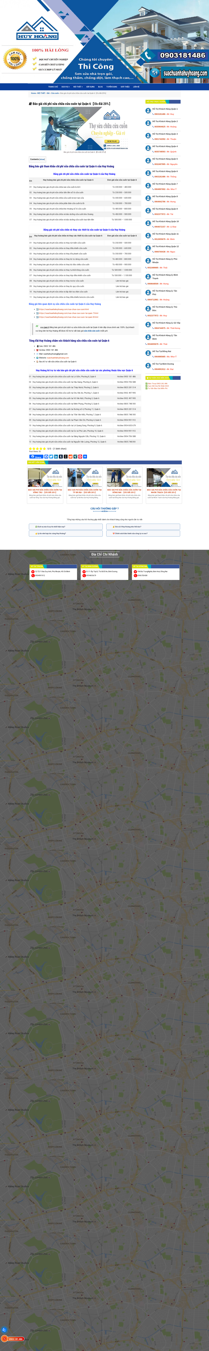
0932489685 (152, 268)
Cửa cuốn (55, 93)
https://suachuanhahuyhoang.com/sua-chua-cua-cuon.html (64, 309)
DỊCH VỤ (66, 87)
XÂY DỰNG (90, 87)
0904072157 (159, 227)
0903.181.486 (15, 1339)
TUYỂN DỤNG (111, 87)
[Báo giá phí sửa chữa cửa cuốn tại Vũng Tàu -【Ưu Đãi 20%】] (45, 477)
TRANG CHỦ (53, 87)
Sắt (48, 93)
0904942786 (159, 202)
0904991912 (159, 369)
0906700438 (159, 252)
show (42, 159)
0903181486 (159, 114)
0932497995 (159, 164)
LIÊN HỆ (136, 87)
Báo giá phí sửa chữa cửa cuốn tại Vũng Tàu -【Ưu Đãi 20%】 (45, 491)
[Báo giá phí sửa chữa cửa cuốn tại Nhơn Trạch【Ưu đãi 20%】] (164, 477)
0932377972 (159, 214)
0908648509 (152, 284)
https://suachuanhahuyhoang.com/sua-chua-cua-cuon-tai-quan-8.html (68, 317)
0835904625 (159, 127)
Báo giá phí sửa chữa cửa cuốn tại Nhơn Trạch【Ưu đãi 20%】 (164, 491)
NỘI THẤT (78, 87)
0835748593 (159, 152)
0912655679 (159, 239)
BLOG (100, 87)
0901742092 (159, 139)
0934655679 (152, 344)
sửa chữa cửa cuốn (92, 331)
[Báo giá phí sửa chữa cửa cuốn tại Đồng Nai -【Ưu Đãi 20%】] (124, 477)
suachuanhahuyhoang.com (58, 358)
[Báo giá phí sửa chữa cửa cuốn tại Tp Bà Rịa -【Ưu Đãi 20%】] (84, 477)
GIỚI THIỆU (125, 87)
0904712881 (152, 300)
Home (33, 93)
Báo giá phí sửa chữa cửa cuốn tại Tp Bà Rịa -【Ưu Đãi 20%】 (85, 491)
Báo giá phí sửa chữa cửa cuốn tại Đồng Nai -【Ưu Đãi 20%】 (124, 491)
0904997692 (159, 189)
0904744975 (159, 328)
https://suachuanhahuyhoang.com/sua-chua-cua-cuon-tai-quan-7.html (68, 313)
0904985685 (159, 357)
